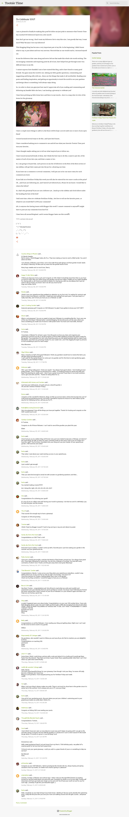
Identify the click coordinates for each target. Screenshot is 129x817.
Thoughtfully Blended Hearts (30, 718)
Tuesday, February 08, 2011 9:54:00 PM (33, 347)
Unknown (24, 367)
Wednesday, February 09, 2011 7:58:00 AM (34, 540)
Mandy (23, 292)
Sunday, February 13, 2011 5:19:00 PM (33, 798)
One (22, 496)
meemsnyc (24, 707)
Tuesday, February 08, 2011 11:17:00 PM (34, 362)
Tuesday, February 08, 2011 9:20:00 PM (33, 310)
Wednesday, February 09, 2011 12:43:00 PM (35, 630)
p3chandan (24, 763)
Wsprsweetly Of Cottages (29, 635)
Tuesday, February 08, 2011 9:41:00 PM (33, 324)
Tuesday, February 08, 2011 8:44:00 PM (33, 270)
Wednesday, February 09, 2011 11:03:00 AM (35, 580)
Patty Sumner (25, 557)
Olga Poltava (25, 352)
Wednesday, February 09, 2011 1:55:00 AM (34, 389)
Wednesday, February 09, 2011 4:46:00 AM (34, 431)
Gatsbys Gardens (26, 419)
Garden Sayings (96, 58)
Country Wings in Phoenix (29, 254)
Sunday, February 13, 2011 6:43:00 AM (33, 785)
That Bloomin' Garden (28, 570)
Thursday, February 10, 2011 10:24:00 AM (34, 713)
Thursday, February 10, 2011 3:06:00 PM (34, 723)
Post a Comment (21, 803)
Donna (23, 394)
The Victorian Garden (98, 88)
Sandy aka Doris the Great (29, 535)
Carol (23, 728)
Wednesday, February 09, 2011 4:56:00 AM (34, 446)
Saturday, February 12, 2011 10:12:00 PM (34, 758)
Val (22, 684)
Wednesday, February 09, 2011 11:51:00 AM (35, 595)
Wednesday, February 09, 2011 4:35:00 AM (34, 414)
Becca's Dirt (25, 585)
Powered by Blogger (65, 811)
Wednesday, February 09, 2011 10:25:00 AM (35, 565)
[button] (17, 25)
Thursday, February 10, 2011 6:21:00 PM (34, 737)
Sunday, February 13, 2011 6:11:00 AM (33, 770)
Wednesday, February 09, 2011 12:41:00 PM (35, 615)
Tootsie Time (14, 3)
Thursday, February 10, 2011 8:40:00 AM (34, 690)
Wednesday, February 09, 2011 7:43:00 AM (34, 519)
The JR (23, 511)
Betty (23, 620)
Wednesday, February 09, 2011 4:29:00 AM (34, 402)
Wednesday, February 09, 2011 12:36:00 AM (35, 377)
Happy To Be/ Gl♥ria (27, 275)
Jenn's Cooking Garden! (28, 305)
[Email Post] (17, 238)
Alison (23, 316)
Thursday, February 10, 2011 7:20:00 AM (34, 679)
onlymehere (25, 775)
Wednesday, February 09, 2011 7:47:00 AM (34, 529)
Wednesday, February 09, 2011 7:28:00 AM (34, 506)
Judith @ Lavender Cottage (30, 667)
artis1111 (24, 653)
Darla (23, 436)
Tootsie (23, 524)
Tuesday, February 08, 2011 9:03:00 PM (33, 287)
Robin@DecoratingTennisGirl (30, 407)
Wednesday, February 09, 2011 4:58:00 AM (34, 491)
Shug (22, 600)
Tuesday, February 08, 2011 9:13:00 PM (33, 300)
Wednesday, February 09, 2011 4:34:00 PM (34, 648)
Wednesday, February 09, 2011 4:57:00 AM (34, 467)
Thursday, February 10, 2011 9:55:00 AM (34, 702)
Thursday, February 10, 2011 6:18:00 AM (34, 662)
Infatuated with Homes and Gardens (32, 382)
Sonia (23, 329)
